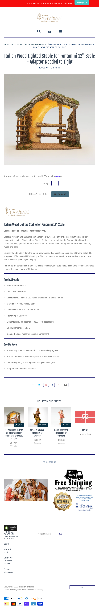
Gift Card (85, 430)
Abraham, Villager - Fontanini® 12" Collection (37, 433)
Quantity (44, 183)
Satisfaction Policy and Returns (9, 561)
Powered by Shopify (35, 590)
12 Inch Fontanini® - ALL (36, 44)
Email (65, 385)
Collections (17, 44)
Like (33, 385)
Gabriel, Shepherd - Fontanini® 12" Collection (61, 433)
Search (6, 544)
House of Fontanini (49, 67)
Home (6, 44)
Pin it (46, 385)
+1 (58, 385)
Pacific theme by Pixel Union (15, 590)
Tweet (39, 385)
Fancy (52, 385)
